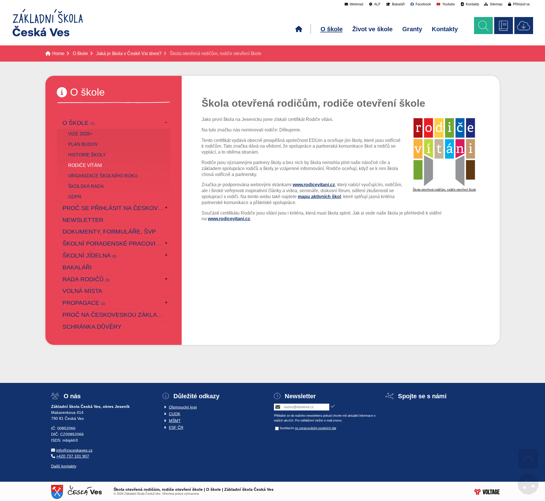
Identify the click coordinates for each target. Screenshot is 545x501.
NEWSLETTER (82, 220)
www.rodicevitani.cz (314, 184)
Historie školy (87, 154)
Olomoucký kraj (183, 407)
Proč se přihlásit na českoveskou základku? (116, 208)
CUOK (174, 414)
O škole (331, 29)
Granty (412, 29)
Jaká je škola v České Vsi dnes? (129, 53)
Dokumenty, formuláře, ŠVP (109, 231)
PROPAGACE (83, 302)
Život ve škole (372, 29)
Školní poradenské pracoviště (116, 243)
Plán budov (83, 144)
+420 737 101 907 (72, 456)
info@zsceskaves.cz (74, 450)
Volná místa (82, 291)
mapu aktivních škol (319, 196)
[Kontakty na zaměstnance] (503, 25)
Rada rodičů (86, 279)
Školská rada (86, 186)
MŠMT (175, 420)
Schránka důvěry (91, 326)
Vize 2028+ (80, 133)
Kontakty (445, 29)
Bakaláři (77, 267)
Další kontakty (63, 466)
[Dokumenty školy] (523, 25)
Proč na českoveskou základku (115, 314)
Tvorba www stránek (487, 492)
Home (47, 23)
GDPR (74, 196)
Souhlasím (287, 428)
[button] (519, 4)
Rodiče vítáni (85, 165)
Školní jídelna (89, 255)
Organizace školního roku (103, 175)
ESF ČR (176, 427)
